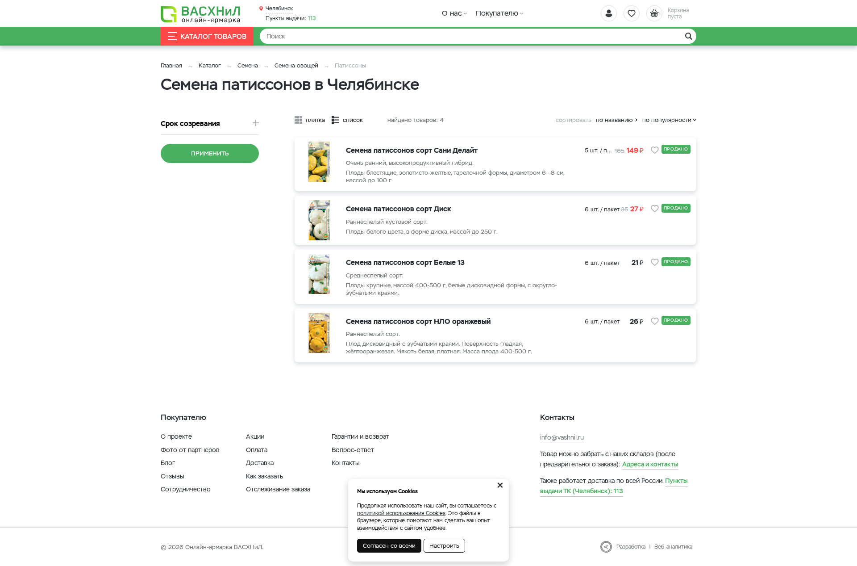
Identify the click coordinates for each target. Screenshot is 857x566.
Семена (247, 65)
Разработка (630, 546)
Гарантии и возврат (360, 436)
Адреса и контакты (650, 464)
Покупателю (497, 13)
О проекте (176, 436)
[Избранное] (632, 13)
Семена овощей (296, 65)
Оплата (256, 450)
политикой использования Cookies (401, 513)
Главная (171, 65)
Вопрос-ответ (353, 450)
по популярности (666, 120)
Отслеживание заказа (278, 489)
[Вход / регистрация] (609, 13)
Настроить (444, 545)
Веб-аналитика (673, 546)
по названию (614, 120)
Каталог (210, 65)
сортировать (573, 120)
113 (291, 18)
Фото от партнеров (190, 450)
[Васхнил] (201, 14)
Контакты (346, 463)
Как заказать (264, 476)
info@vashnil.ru (562, 437)
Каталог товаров (213, 36)
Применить (210, 153)
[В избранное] (654, 150)
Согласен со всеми (389, 545)
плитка (315, 120)
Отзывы (172, 476)
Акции (255, 436)
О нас (452, 13)
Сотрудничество (186, 489)
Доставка (260, 463)
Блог (168, 463)
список (353, 120)
